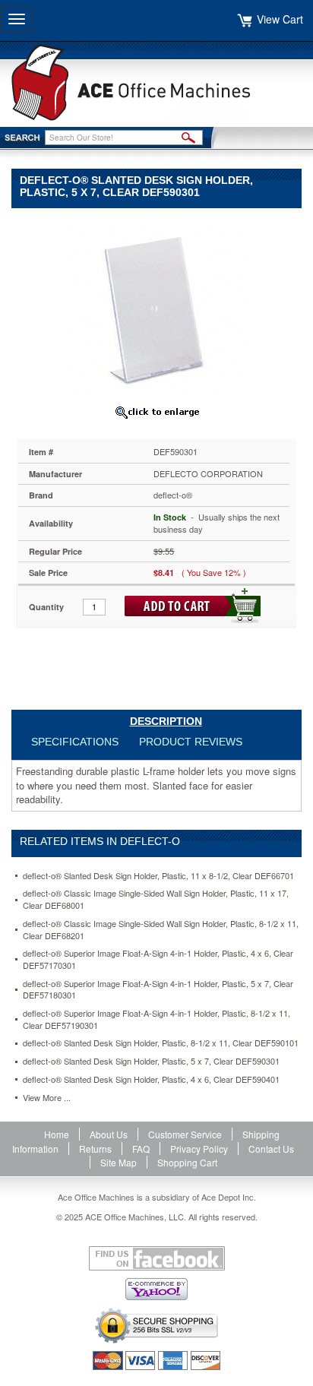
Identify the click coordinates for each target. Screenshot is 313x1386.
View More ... (47, 1097)
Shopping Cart (187, 1162)
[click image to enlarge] (156, 411)
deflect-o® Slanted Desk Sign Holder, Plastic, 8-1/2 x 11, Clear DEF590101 (161, 1043)
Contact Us (271, 1148)
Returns (95, 1148)
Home (56, 1134)
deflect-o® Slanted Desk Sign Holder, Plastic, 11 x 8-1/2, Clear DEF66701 (158, 875)
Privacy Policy (199, 1148)
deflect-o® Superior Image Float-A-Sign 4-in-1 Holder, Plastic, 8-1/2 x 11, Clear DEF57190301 (156, 1019)
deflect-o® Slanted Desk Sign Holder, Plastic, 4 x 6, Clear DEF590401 (151, 1079)
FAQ (141, 1148)
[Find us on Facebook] (156, 1258)
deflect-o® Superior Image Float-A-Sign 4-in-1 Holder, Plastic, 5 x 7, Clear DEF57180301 (158, 990)
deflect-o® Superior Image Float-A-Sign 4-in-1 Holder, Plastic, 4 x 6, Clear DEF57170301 (158, 959)
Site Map (118, 1162)
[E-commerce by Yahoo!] (156, 1289)
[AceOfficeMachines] (156, 82)
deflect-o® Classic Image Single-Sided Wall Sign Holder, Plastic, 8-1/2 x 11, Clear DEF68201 (161, 929)
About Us (109, 1134)
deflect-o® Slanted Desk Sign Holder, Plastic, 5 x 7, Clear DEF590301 (151, 1061)
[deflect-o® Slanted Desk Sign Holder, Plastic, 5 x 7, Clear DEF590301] (156, 307)
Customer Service (185, 1134)
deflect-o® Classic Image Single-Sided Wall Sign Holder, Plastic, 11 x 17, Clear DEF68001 (156, 899)
